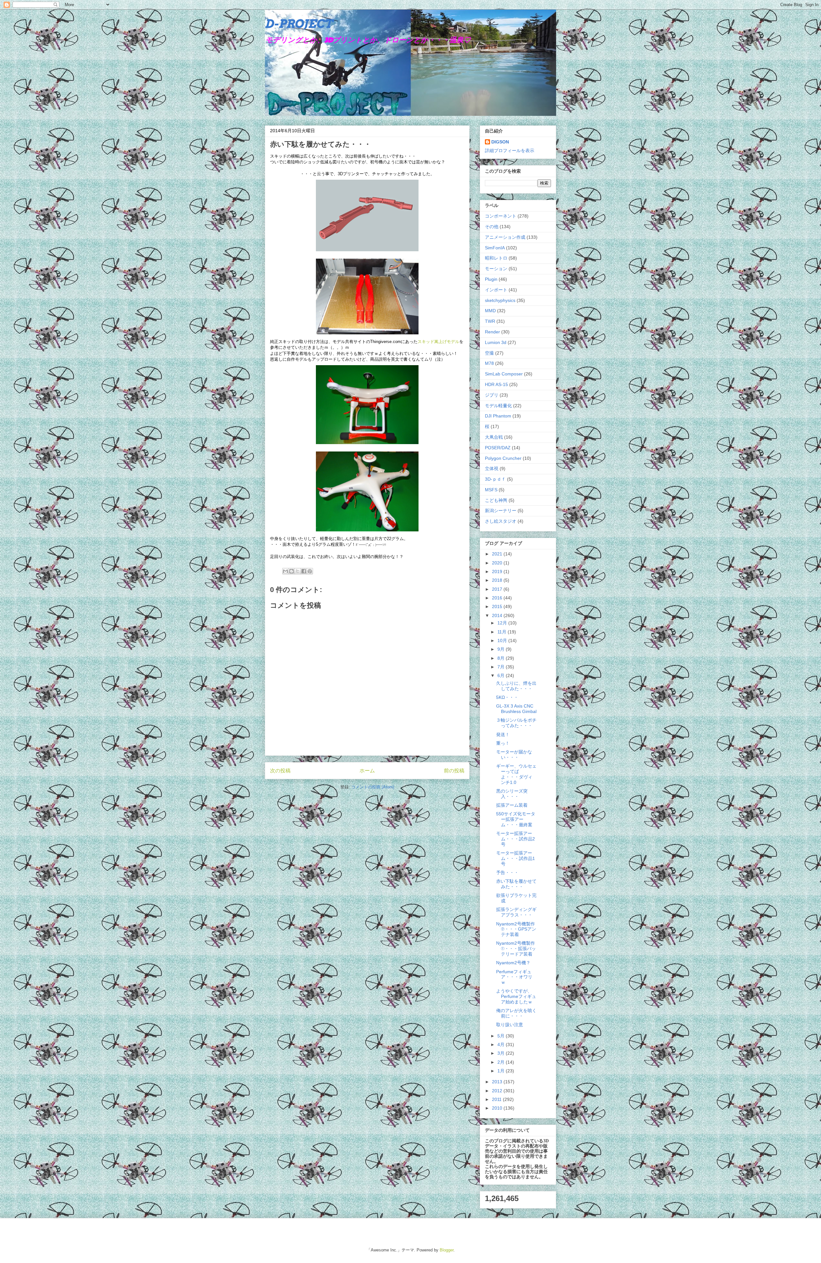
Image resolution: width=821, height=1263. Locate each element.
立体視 (491, 468)
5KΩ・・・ (507, 697)
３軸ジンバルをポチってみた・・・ (516, 722)
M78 (489, 363)
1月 (501, 1070)
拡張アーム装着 (512, 805)
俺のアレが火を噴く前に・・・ (516, 1013)
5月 (501, 1035)
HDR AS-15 (496, 384)
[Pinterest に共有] (310, 571)
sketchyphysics (500, 300)
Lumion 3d (495, 342)
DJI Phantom (498, 415)
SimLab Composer (504, 373)
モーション (496, 268)
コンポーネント (500, 216)
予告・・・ (507, 872)
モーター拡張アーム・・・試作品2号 (515, 839)
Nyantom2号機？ (513, 962)
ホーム (367, 770)
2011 (497, 1099)
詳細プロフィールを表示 (509, 150)
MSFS (491, 489)
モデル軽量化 (498, 405)
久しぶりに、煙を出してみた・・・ (516, 686)
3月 (501, 1053)
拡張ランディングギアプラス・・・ (516, 912)
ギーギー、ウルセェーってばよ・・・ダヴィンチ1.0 (516, 774)
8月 (501, 658)
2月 (501, 1062)
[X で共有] (297, 571)
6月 (501, 675)
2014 (498, 615)
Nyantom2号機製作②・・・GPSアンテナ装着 (516, 929)
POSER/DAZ (498, 447)
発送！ (503, 734)
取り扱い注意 (509, 1024)
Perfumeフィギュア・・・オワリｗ (514, 977)
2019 (498, 571)
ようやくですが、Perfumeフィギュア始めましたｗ (516, 996)
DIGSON (500, 141)
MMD (490, 310)
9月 (501, 649)
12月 (502, 622)
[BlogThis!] (291, 571)
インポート (496, 289)
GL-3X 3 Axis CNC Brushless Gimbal (516, 708)
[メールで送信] (285, 571)
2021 (498, 553)
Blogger (446, 1250)
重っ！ (503, 743)
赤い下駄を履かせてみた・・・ (516, 884)
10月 (502, 640)
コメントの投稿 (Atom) (372, 787)
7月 (501, 666)
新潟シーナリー (500, 510)
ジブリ (491, 395)
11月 (502, 631)
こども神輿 (496, 500)
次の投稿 (280, 770)
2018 (498, 580)
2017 (498, 589)
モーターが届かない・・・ (514, 754)
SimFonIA (495, 247)
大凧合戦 (494, 437)
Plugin (491, 279)
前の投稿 (454, 770)
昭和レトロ (496, 258)
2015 (498, 606)
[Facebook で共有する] (303, 571)
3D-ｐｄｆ (495, 479)
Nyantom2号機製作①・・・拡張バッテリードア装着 (516, 949)
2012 (498, 1090)
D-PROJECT (299, 24)
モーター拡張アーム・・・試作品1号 (515, 858)
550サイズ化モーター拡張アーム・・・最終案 (515, 819)
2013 (498, 1081)
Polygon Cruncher (503, 458)
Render (492, 331)
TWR (490, 321)
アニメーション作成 (505, 237)
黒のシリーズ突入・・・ (512, 793)
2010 (498, 1108)
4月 (501, 1044)
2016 (498, 597)
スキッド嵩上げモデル (438, 341)
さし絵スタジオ (500, 521)
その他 (491, 226)
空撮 (489, 353)
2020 (498, 562)
